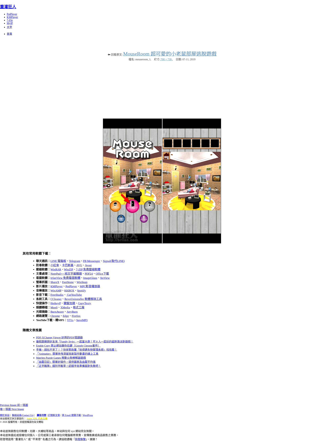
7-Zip (10, 20)
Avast (88, 265)
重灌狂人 (8, 7)
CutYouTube (74, 294)
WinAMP (55, 290)
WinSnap (82, 282)
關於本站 (4, 415)
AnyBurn (72, 311)
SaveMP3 (82, 320)
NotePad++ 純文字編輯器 (66, 273)
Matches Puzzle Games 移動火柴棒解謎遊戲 (61, 357)
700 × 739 (166, 59)
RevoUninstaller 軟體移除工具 (83, 299)
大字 (9, 27)
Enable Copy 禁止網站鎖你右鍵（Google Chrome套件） (68, 345)
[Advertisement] (162, 88)
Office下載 (102, 273)
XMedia (65, 307)
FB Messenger (91, 261)
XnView (105, 278)
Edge (66, 316)
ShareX (54, 282)
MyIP (10, 23)
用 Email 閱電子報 (71, 415)
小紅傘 (54, 265)
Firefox (76, 316)
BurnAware (57, 311)
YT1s (70, 320)
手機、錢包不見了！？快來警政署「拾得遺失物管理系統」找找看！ (76, 349)
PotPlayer (12, 14)
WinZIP (68, 269)
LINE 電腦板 (58, 261)
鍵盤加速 (69, 303)
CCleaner (56, 299)
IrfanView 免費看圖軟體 (65, 278)
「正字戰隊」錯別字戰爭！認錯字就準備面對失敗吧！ (68, 365)
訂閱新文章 (54, 415)
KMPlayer (12, 17)
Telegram (74, 261)
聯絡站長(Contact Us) (23, 415)
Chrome (55, 316)
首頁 (9, 33)
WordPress (88, 415)
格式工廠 (78, 307)
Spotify (81, 290)
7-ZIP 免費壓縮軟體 (88, 269)
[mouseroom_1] (162, 242)
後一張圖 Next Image (12, 409)
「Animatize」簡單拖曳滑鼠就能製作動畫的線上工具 (67, 353)
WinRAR (55, 269)
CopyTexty (84, 303)
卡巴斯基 (67, 265)
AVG (79, 265)
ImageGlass (90, 278)
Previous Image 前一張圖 (14, 405)
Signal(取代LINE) (114, 261)
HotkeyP (55, 303)
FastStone (68, 282)
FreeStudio (56, 294)
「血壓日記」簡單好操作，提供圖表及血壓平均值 (66, 361)
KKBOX (69, 290)
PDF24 (89, 273)
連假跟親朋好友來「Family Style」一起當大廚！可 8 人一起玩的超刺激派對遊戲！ (84, 341)
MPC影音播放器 (90, 286)
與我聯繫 (80, 439)
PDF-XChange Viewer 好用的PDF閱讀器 (59, 337)
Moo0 (54, 307)
